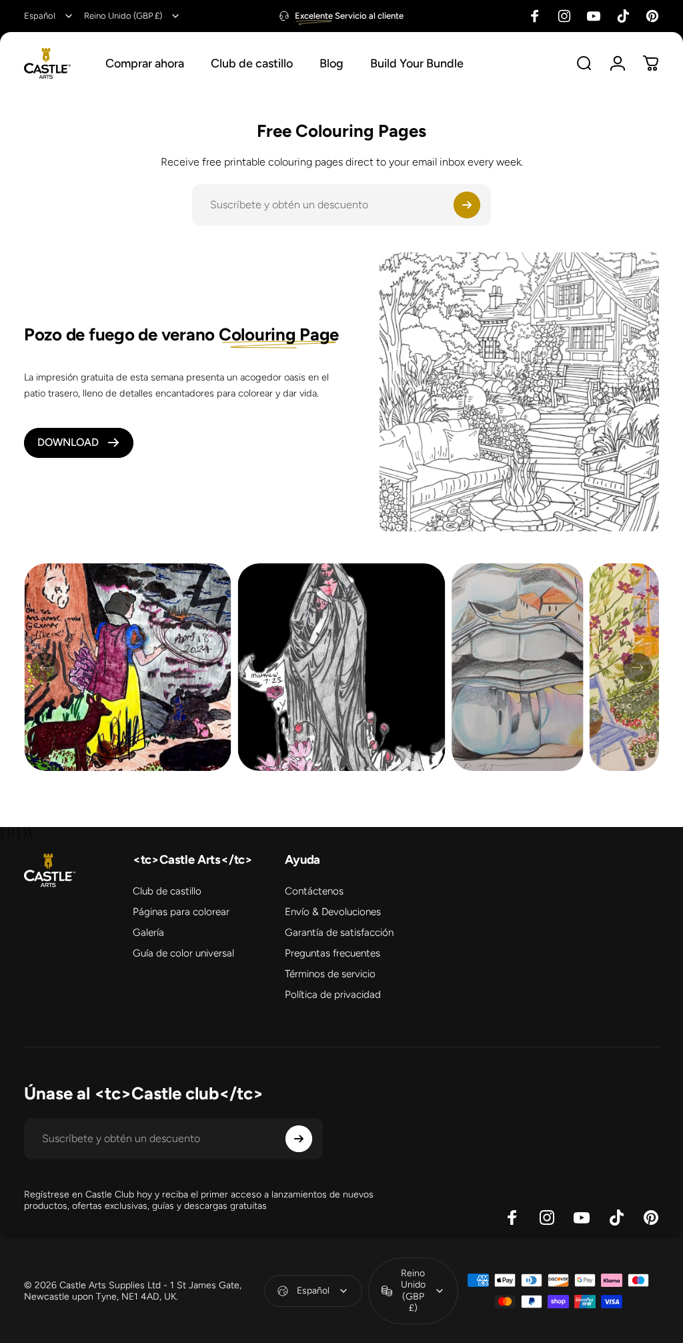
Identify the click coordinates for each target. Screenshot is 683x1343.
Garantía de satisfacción (339, 932)
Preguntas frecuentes (332, 953)
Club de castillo (167, 891)
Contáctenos (314, 891)
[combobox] (49, 16)
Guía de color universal (183, 953)
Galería (148, 932)
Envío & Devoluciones (333, 912)
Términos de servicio (330, 974)
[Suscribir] (467, 205)
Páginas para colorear (181, 912)
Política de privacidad (333, 995)
